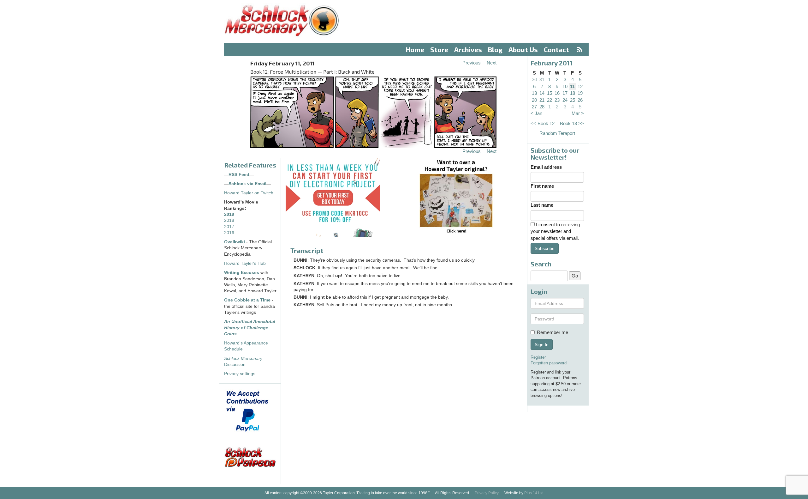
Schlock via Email (247, 183)
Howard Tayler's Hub (245, 263)
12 (580, 86)
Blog (495, 49)
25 (572, 100)
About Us (523, 49)
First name (542, 186)
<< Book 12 (543, 123)
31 (541, 79)
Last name (542, 205)
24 (564, 100)
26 (580, 100)
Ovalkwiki (235, 242)
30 (534, 79)
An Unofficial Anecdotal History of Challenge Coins (249, 327)
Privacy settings (239, 373)
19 (580, 93)
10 (564, 86)
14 (541, 93)
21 (541, 100)
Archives (468, 49)
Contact (556, 49)
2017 (229, 226)
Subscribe (545, 248)
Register (538, 357)
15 (549, 93)
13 (534, 93)
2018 (229, 220)
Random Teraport (557, 133)
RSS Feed (239, 174)
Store (439, 49)
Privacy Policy (487, 493)
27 (534, 106)
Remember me (552, 332)
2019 (229, 214)
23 (557, 100)
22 (549, 100)
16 (557, 93)
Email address (546, 167)
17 (564, 93)
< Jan (536, 113)
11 (572, 86)
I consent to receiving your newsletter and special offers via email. (555, 231)
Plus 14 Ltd (534, 493)
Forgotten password (549, 363)
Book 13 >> (572, 123)
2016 (229, 232)
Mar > (578, 113)
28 (541, 106)
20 (534, 100)
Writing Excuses (241, 272)
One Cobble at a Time (247, 300)
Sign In (542, 344)
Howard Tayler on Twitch (248, 193)
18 (572, 93)
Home (415, 49)
